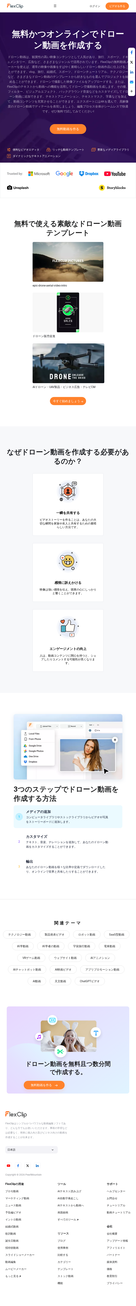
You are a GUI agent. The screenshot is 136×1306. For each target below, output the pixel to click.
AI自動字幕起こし (68, 1198)
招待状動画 (12, 1247)
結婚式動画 (12, 1226)
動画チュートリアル (119, 1212)
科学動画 (23, 946)
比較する (63, 1255)
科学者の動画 (50, 946)
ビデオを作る (117, 6)
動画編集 (10, 1262)
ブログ (62, 1240)
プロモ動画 (12, 1191)
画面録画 (63, 1212)
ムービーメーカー (16, 1269)
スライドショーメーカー (20, 1255)
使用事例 (63, 1247)
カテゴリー (64, 1262)
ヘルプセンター (116, 1191)
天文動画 (60, 981)
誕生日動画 (12, 1240)
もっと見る (12, 1276)
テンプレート (65, 1269)
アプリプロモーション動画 (102, 969)
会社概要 (112, 1233)
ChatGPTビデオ (90, 981)
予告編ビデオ (13, 1212)
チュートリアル (116, 1205)
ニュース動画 (13, 1205)
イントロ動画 (13, 1219)
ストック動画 (65, 1276)
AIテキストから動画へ (71, 1205)
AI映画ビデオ (63, 969)
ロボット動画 (86, 934)
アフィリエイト (116, 1247)
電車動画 (109, 946)
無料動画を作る (68, 129)
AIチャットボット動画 (27, 969)
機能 (60, 1283)
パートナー (113, 1255)
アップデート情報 (117, 1240)
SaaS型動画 (116, 934)
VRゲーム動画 (31, 958)
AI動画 (37, 981)
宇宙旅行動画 (81, 946)
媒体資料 (112, 1262)
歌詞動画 (10, 1233)
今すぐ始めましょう (66, 401)
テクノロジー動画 (19, 934)
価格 (109, 1269)
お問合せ (112, 1198)
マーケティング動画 (17, 1198)
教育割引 (112, 1276)
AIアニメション (100, 958)
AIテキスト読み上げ (69, 1191)
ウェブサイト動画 (65, 958)
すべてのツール (67, 1219)
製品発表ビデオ (54, 934)
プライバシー (115, 1283)
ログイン (95, 6)
